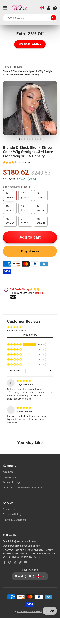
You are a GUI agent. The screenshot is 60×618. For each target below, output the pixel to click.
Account (49, 8)
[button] (14, 344)
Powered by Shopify (42, 611)
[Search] (53, 18)
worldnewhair (24, 611)
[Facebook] (4, 562)
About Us (8, 471)
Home (6, 66)
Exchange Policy (12, 514)
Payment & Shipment (14, 519)
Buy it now (30, 251)
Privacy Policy (10, 477)
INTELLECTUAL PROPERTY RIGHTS (22, 487)
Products (17, 66)
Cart (55, 8)
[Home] (20, 8)
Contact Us (9, 509)
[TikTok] (20, 562)
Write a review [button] (30, 334)
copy (13, 296)
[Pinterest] (9, 562)
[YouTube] (25, 562)
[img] (24, 381)
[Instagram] (15, 562)
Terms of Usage (12, 482)
